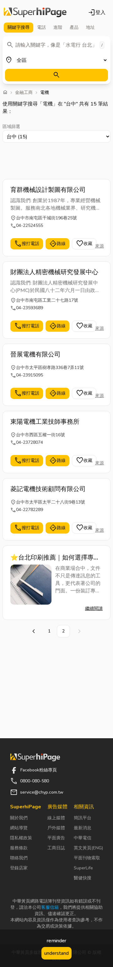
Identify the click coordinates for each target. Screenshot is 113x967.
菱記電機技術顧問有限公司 (48, 489)
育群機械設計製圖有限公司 (48, 190)
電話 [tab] (41, 27)
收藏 (84, 243)
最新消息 (82, 828)
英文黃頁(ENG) (88, 848)
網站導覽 (19, 828)
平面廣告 (56, 838)
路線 (57, 243)
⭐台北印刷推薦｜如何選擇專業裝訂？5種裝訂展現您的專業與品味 (56, 557)
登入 (96, 12)
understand (56, 953)
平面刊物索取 (87, 858)
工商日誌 (56, 848)
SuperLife (83, 868)
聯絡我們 (19, 858)
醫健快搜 (82, 878)
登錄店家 (19, 868)
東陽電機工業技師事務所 (44, 421)
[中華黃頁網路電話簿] (35, 13)
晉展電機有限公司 (35, 354)
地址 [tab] (90, 27)
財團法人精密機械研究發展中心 (54, 272)
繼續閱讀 (94, 608)
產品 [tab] (74, 27)
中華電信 (82, 838)
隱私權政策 (21, 838)
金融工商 (24, 92)
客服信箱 (50, 907)
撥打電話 (26, 243)
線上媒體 (56, 818)
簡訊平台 (82, 818)
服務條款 (19, 848)
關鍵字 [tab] (19, 27)
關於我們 (19, 818)
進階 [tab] (57, 27)
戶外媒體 (56, 828)
